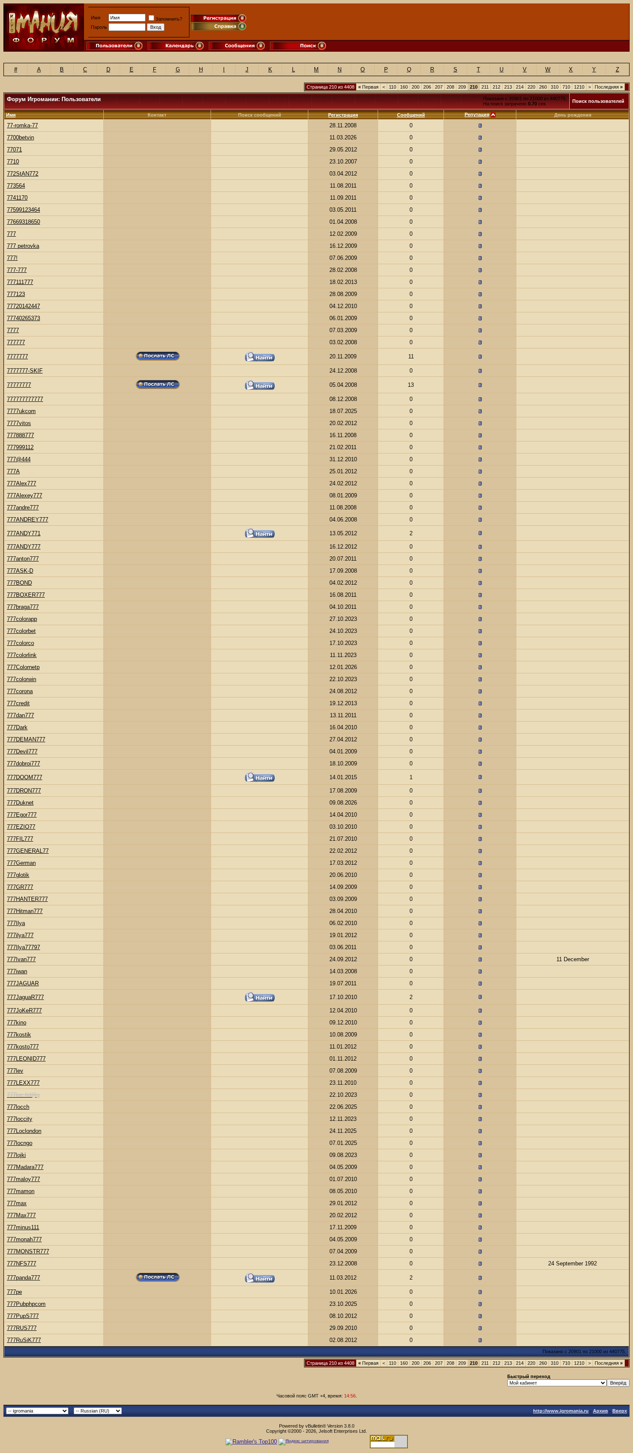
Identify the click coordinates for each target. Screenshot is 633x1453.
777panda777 (23, 1277)
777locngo (19, 1143)
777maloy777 (23, 1179)
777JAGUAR (23, 983)
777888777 (20, 435)
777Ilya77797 (23, 947)
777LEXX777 (23, 1083)
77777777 (19, 385)
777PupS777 (23, 1316)
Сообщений (411, 114)
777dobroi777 (23, 763)
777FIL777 (20, 839)
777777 (16, 342)
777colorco (20, 643)
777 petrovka (23, 246)
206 (427, 86)
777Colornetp (23, 667)
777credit (18, 703)
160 (404, 86)
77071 (14, 149)
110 (392, 86)
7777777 (17, 356)
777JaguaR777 (25, 997)
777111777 (20, 282)
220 (531, 86)
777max (17, 1203)
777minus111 (23, 1227)
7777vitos (19, 423)
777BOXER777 (26, 595)
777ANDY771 (23, 533)
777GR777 (20, 887)
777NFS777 (21, 1263)
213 (508, 86)
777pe (14, 1292)
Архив (600, 1410)
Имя (95, 17)
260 (543, 86)
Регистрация (343, 114)
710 (566, 86)
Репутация (477, 114)
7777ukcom (21, 411)
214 (520, 86)
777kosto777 (23, 1046)
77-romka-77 (22, 125)
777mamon (20, 1191)
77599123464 (23, 210)
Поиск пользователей (598, 101)
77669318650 (23, 222)
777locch (18, 1107)
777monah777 (24, 1239)
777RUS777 (22, 1328)
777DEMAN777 (26, 739)
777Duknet (20, 802)
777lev (15, 1070)
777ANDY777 (23, 546)
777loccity (19, 1119)
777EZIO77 (21, 827)
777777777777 (25, 399)
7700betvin (20, 137)
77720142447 (23, 306)
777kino (16, 1022)
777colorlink (22, 655)
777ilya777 (20, 935)
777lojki (16, 1155)
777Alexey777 (24, 495)
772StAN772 (22, 173)
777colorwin (21, 679)
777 (11, 234)
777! (12, 258)
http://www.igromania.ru (561, 1410)
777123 (16, 294)
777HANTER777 (27, 899)
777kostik (19, 1034)
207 (439, 86)
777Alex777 (21, 483)
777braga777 (23, 607)
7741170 (17, 197)
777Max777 (21, 1215)
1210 (579, 86)
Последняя (609, 86)
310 (555, 86)
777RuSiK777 (24, 1340)
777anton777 (23, 558)
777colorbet (21, 631)
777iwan (17, 971)
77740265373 (23, 318)
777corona (20, 691)
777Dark (17, 727)
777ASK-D (20, 571)
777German (21, 863)
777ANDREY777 (27, 519)
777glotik (18, 875)
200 (415, 86)
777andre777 (23, 507)
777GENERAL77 (28, 851)
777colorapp (22, 619)
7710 (13, 161)
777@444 (19, 459)
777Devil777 (22, 751)
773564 (16, 185)
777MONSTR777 (28, 1251)
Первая (368, 86)
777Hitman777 (25, 911)
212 (496, 86)
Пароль (99, 27)
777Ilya (16, 923)
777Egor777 (22, 814)
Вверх (619, 1410)
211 (485, 86)
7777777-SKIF (25, 370)
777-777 (17, 270)
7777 (13, 330)
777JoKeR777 (24, 1010)
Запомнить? (168, 19)
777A (13, 471)
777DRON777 (24, 790)
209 (462, 86)
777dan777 (20, 715)
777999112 (20, 447)
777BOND (19, 583)
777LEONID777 (26, 1058)
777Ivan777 (21, 959)
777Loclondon (24, 1131)
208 (450, 86)
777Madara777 (25, 1167)
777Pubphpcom (26, 1304)
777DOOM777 (24, 777)
